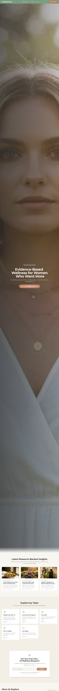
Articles (32, 1)
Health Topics (25, 1)
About (37, 1)
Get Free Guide (53, 1)
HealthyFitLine (7, 2)
